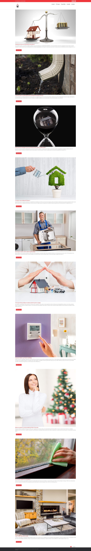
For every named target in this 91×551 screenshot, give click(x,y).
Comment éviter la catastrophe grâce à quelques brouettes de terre (29, 95)
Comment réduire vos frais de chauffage (23, 357)
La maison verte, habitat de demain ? (22, 200)
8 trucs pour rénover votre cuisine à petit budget (25, 251)
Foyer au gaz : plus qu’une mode (21, 536)
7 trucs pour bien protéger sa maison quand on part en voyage (28, 302)
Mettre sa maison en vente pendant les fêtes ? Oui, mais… (27, 427)
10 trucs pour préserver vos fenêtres (22, 479)
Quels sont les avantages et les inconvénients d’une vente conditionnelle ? (30, 147)
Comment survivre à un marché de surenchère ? (25, 44)
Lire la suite (18, 50)
